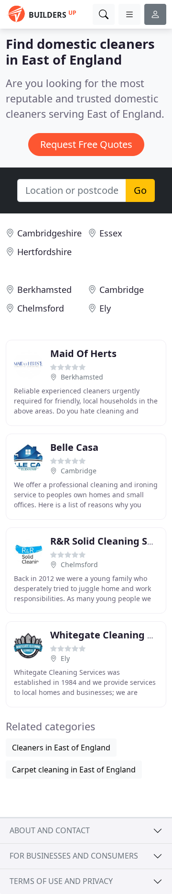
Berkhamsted (44, 289)
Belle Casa (74, 447)
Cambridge (121, 289)
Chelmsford (40, 308)
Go (140, 190)
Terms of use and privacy (61, 881)
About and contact (50, 830)
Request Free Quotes (86, 144)
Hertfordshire (44, 251)
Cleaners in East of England (61, 747)
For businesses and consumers (74, 855)
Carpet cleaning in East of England (74, 769)
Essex (110, 233)
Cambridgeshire (49, 233)
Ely (105, 308)
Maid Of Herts (83, 353)
